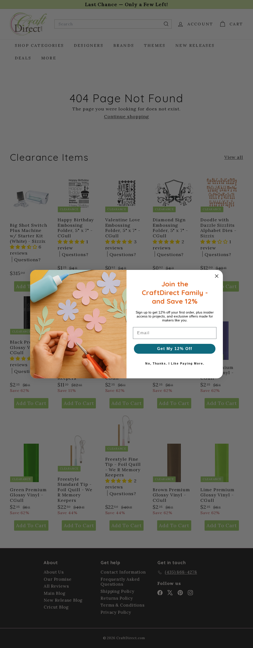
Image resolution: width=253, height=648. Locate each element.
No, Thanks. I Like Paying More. (174, 363)
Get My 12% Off (174, 349)
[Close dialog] (216, 276)
